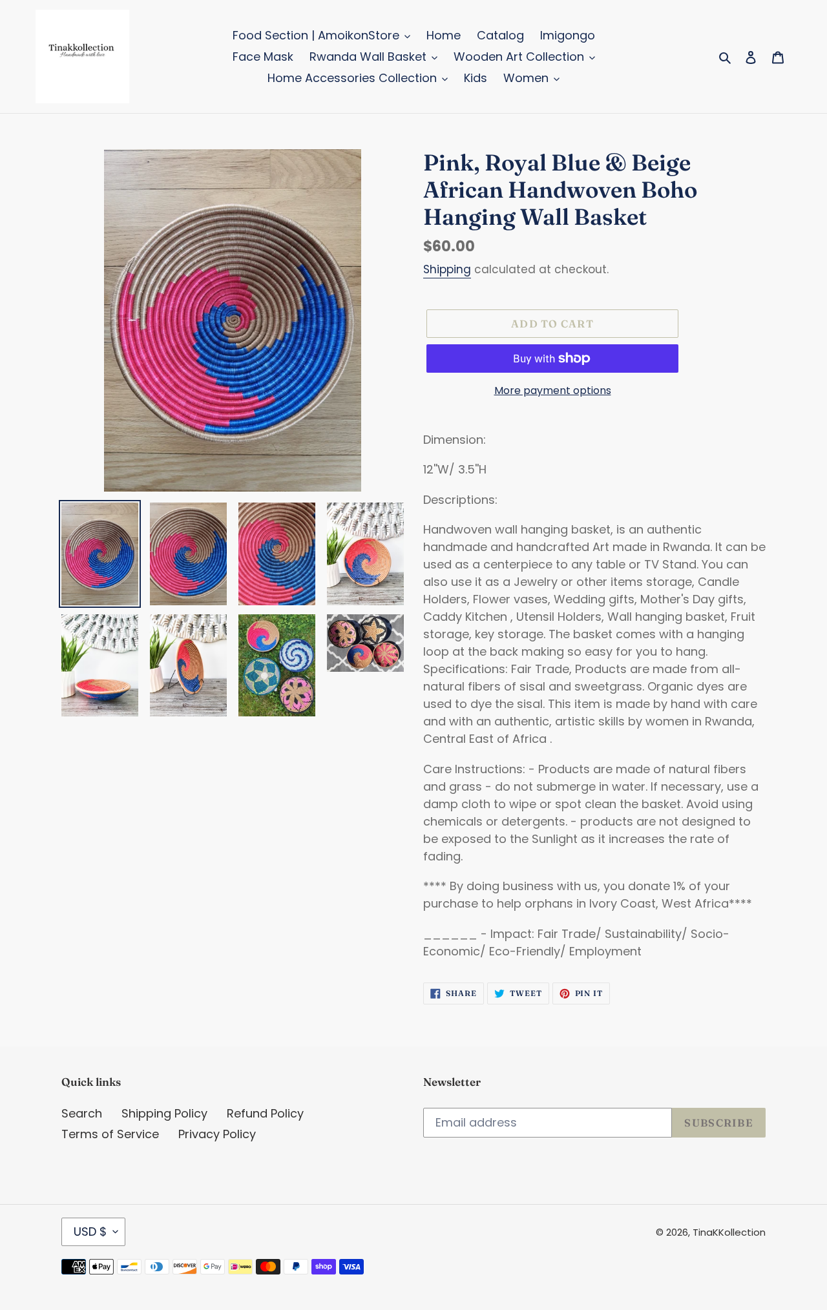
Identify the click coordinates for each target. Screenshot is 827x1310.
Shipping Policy (164, 1113)
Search (81, 1113)
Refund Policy (265, 1113)
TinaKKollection (729, 1232)
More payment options (552, 390)
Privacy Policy (217, 1134)
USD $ (90, 1231)
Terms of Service (110, 1134)
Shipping (447, 269)
